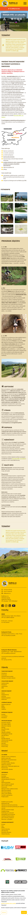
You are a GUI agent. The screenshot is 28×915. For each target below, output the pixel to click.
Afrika (2, 827)
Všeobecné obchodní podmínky (9, 805)
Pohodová (4, 673)
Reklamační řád (5, 803)
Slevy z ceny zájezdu (6, 793)
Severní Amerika (5, 829)
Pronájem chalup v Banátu (8, 763)
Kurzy (2, 737)
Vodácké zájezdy (6, 691)
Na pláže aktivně (5, 738)
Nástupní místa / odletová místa (9, 788)
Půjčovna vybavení (6, 764)
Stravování (4, 787)
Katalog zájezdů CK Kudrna (8, 779)
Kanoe (3, 693)
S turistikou (4, 716)
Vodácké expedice (6, 697)
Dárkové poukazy (5, 782)
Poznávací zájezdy (7, 712)
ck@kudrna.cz (7, 593)
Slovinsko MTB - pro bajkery (19, 458)
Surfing (3, 730)
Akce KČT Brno (5, 735)
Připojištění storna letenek (8, 814)
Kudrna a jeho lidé (6, 758)
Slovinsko (11, 22)
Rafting (3, 727)
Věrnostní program (6, 792)
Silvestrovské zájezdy (6, 740)
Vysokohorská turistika (7, 676)
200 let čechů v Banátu (7, 769)
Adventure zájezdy (6, 726)
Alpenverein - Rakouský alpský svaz (10, 766)
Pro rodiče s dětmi (6, 724)
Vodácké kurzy (5, 694)
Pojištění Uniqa (5, 811)
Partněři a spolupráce (6, 795)
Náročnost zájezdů (6, 790)
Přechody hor (4, 741)
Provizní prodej (5, 761)
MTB (2, 688)
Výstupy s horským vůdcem (8, 678)
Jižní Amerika (4, 830)
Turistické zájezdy (7, 671)
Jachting (3, 696)
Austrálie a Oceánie (6, 832)
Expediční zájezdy (5, 722)
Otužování (4, 699)
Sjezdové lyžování (6, 704)
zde (17, 50)
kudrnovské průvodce (8, 156)
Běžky (2, 706)
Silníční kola (4, 686)
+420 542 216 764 (8, 589)
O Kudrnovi (4, 774)
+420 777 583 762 (8, 591)
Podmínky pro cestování (7, 812)
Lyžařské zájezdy (6, 702)
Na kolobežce (4, 745)
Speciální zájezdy (6, 720)
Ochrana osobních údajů (7, 809)
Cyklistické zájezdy (7, 681)
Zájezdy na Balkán (6, 732)
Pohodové (4, 684)
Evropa (3, 824)
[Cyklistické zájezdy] (5, 19)
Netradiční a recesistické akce (8, 759)
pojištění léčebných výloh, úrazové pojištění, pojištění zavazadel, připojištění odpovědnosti (14, 164)
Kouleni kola (4, 767)
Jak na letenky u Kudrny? (7, 817)
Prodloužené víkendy (14, 25)
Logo (2, 780)
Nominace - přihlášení (6, 819)
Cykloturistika (5, 683)
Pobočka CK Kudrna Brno (7, 816)
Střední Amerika (5, 834)
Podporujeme (4, 796)
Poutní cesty (4, 746)
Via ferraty (4, 674)
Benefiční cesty (5, 729)
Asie (2, 826)
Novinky (3, 743)
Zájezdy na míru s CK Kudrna (8, 756)
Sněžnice (3, 709)
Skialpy (3, 707)
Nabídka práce (5, 777)
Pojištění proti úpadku (7, 801)
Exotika (3, 714)
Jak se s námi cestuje (6, 785)
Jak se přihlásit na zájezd (7, 784)
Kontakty (3, 776)
